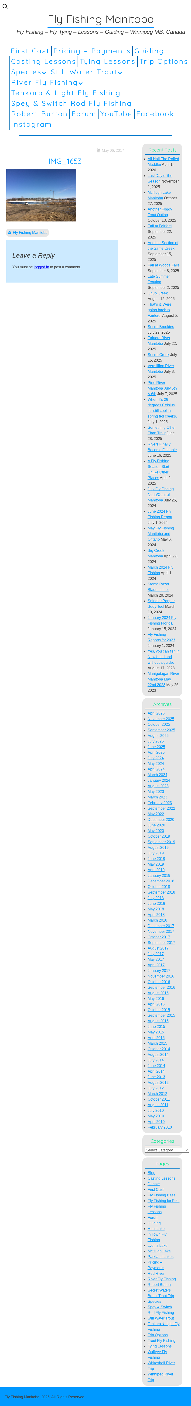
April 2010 (156, 1122)
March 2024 (157, 775)
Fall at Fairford (160, 226)
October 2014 (159, 1049)
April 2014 (156, 1071)
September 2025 (161, 730)
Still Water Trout (84, 71)
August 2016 (158, 993)
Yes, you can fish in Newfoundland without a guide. (164, 656)
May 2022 (156, 814)
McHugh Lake (159, 1251)
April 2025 (156, 752)
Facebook (155, 113)
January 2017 (159, 971)
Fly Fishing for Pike (164, 1201)
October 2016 (159, 982)
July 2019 (156, 853)
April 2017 (156, 965)
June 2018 (156, 903)
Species (26, 71)
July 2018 (156, 898)
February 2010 (160, 1127)
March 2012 (157, 1094)
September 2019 (161, 842)
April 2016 (156, 1004)
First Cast (30, 50)
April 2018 (156, 915)
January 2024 (159, 780)
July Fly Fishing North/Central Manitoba (161, 494)
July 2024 (156, 758)
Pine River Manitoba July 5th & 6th (162, 388)
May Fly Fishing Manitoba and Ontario (161, 533)
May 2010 (156, 1116)
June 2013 (156, 1077)
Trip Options (163, 61)
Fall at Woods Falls (164, 265)
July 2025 (156, 741)
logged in (41, 267)
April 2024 (156, 769)
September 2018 (161, 892)
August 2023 (158, 786)
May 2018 (156, 909)
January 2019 (159, 875)
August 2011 (158, 1105)
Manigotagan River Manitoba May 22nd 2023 (163, 679)
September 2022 (161, 808)
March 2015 (157, 1043)
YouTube (116, 113)
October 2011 (159, 1099)
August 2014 (158, 1055)
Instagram (31, 124)
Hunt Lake (156, 1229)
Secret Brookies (161, 327)
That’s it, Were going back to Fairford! (159, 310)
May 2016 (156, 999)
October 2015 (159, 1010)
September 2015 (161, 1015)
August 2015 (158, 1021)
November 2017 (161, 931)
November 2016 (161, 976)
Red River (156, 1273)
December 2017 (161, 926)
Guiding (149, 50)
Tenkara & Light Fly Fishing (66, 92)
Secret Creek (158, 355)
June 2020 (156, 825)
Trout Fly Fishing (161, 1341)
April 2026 (156, 713)
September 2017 (161, 943)
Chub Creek (158, 293)
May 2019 (156, 864)
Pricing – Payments (92, 50)
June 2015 (156, 1027)
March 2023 (157, 797)
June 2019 (156, 859)
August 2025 (158, 736)
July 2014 (156, 1060)
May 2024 (156, 764)
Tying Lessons (108, 61)
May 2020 (156, 831)
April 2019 (156, 870)
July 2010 (156, 1110)
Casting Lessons (43, 61)
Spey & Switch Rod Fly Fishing (71, 103)
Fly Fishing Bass (161, 1195)
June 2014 (156, 1066)
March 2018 (157, 920)
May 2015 (156, 1032)
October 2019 (159, 836)
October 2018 (159, 887)
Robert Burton (39, 113)
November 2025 (161, 719)
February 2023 (160, 803)
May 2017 (156, 959)
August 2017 (158, 948)
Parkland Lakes (161, 1257)
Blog (151, 1173)
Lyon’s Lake (157, 1245)
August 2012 (158, 1083)
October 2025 (159, 724)
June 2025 (156, 747)
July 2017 (156, 954)
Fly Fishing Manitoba (30, 233)
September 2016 (161, 987)
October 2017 (159, 937)
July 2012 (156, 1088)
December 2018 (161, 881)
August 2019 (158, 848)
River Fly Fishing (44, 82)
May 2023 (156, 792)
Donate (154, 1184)
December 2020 (161, 820)
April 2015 (156, 1038)
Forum (84, 113)
